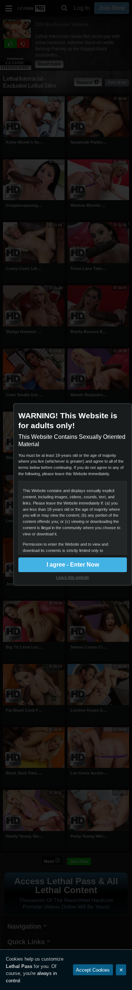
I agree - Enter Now (73, 564)
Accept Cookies (93, 970)
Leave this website (72, 577)
